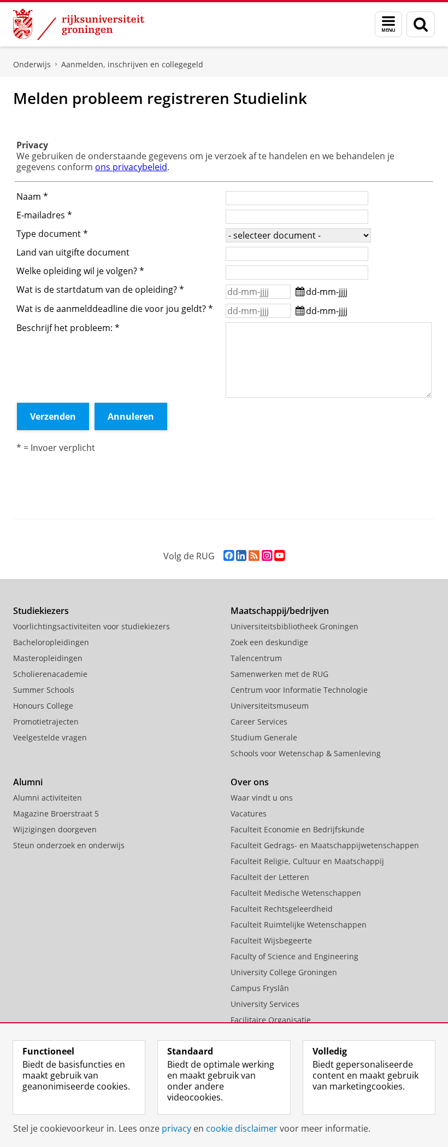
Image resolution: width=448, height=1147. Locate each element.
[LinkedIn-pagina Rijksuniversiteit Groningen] (241, 555)
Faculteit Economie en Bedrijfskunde (297, 829)
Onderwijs (32, 64)
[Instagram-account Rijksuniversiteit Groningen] (267, 555)
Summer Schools (43, 690)
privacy (176, 1128)
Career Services (259, 721)
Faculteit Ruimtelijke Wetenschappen (299, 924)
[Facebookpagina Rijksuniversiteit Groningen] (228, 555)
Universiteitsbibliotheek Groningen (294, 626)
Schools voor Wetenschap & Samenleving (306, 753)
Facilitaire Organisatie (271, 1020)
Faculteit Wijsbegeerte (271, 940)
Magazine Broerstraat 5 (56, 813)
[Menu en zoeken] (388, 24)
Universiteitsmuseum (270, 705)
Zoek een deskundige (269, 642)
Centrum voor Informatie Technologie (299, 690)
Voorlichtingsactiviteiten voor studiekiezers (91, 626)
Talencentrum (256, 658)
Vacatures (249, 813)
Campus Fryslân (260, 988)
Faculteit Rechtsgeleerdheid (282, 908)
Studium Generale (264, 737)
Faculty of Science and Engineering (294, 956)
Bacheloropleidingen (51, 642)
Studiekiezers (41, 610)
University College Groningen (284, 972)
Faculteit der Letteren (270, 877)
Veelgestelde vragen (50, 737)
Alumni (28, 782)
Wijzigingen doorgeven (55, 829)
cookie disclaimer (242, 1128)
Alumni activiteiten (47, 797)
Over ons (250, 782)
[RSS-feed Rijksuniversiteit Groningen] (254, 555)
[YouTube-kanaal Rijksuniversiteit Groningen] (279, 555)
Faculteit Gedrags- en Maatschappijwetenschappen (325, 845)
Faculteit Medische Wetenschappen (296, 893)
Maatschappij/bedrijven (280, 610)
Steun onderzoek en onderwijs (69, 845)
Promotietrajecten (46, 721)
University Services (265, 1004)
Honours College (43, 705)
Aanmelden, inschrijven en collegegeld (132, 64)
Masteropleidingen (47, 658)
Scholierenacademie (50, 674)
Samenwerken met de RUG (279, 674)
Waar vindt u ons (262, 797)
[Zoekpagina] (421, 24)
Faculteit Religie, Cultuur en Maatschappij (307, 861)
